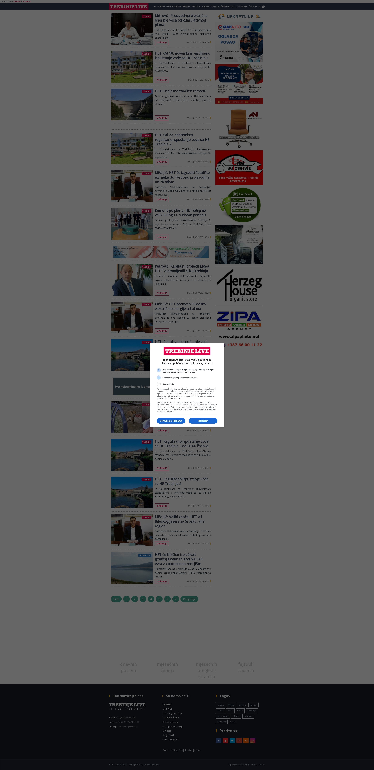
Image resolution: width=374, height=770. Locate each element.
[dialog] (187, 385)
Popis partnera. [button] (174, 398)
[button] (187, 384)
